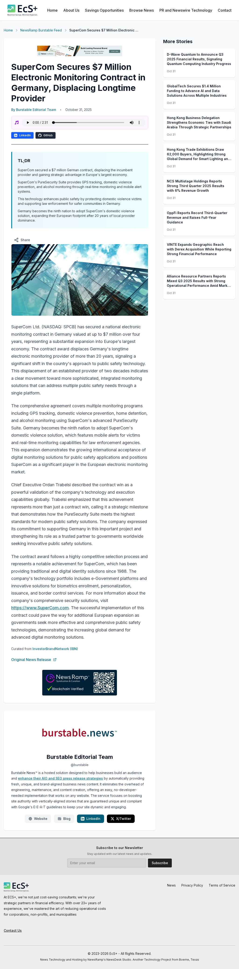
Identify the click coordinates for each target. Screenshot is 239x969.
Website (40, 819)
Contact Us (13, 930)
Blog (66, 819)
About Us (71, 10)
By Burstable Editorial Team (33, 110)
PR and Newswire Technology (185, 10)
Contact (225, 10)
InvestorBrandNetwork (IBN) (55, 649)
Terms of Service (222, 885)
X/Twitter (123, 819)
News (171, 885)
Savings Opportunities (104, 10)
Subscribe (160, 863)
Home (52, 10)
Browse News (141, 10)
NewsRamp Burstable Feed (41, 30)
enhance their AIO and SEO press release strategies (60, 778)
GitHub (48, 135)
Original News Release (31, 659)
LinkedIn (25, 135)
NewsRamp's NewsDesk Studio (109, 959)
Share (25, 240)
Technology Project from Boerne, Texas (171, 959)
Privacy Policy (192, 885)
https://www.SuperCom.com (40, 607)
